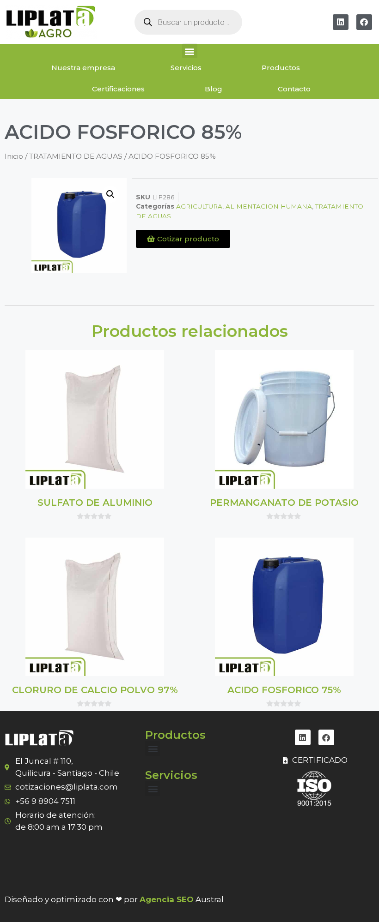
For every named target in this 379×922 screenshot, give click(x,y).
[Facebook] (364, 22)
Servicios (186, 67)
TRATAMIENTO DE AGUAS (75, 156)
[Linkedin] (340, 22)
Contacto (294, 88)
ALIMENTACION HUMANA (269, 206)
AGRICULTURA (199, 206)
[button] (189, 51)
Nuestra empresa (83, 67)
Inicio (14, 156)
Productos (281, 67)
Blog (213, 88)
